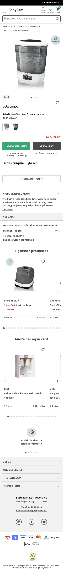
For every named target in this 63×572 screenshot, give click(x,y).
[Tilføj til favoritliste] (57, 102)
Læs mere (7, 209)
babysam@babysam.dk (40, 567)
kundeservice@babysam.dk (18, 239)
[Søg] (57, 19)
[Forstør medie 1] (31, 64)
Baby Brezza (9, 117)
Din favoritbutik (50, 2)
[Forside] (16, 10)
